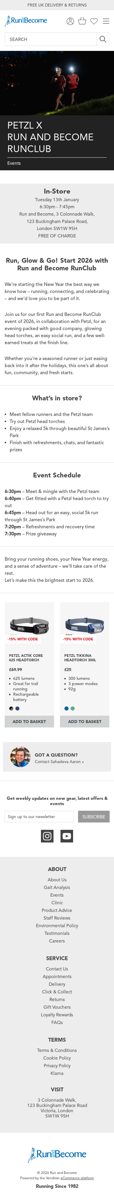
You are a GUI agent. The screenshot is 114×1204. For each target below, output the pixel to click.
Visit (57, 1089)
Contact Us (57, 969)
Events (14, 163)
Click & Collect (57, 992)
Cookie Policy (57, 1058)
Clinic (57, 902)
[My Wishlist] (94, 21)
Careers (57, 941)
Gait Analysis (57, 887)
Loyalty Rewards (57, 1015)
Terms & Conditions (57, 1050)
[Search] (103, 39)
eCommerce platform (77, 1178)
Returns (57, 999)
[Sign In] (70, 21)
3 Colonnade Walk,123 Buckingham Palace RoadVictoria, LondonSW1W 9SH (57, 1108)
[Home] (26, 21)
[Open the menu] (106, 21)
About (57, 869)
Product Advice (57, 910)
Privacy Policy (57, 1065)
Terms (57, 1040)
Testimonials (57, 933)
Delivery (57, 984)
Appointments (57, 976)
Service (57, 958)
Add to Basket (29, 721)
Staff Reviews (57, 918)
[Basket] (82, 21)
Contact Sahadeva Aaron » (59, 761)
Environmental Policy (57, 925)
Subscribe (93, 817)
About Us (57, 879)
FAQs (57, 1022)
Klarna (57, 1073)
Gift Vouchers (57, 1007)
